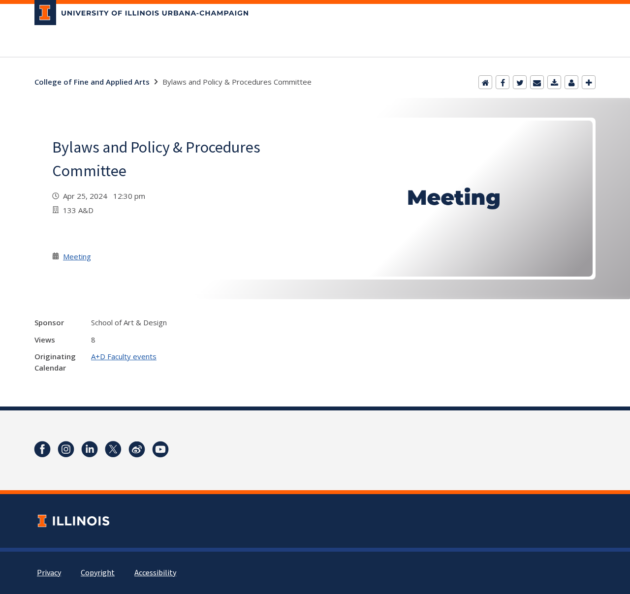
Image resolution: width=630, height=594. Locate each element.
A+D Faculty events (124, 356)
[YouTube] (160, 449)
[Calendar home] (485, 82)
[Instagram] (66, 449)
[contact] (571, 82)
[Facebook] (502, 82)
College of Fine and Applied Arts (92, 82)
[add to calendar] (554, 82)
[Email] (537, 82)
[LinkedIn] (89, 449)
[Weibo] (137, 449)
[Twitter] (520, 82)
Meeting (77, 256)
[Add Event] (589, 82)
